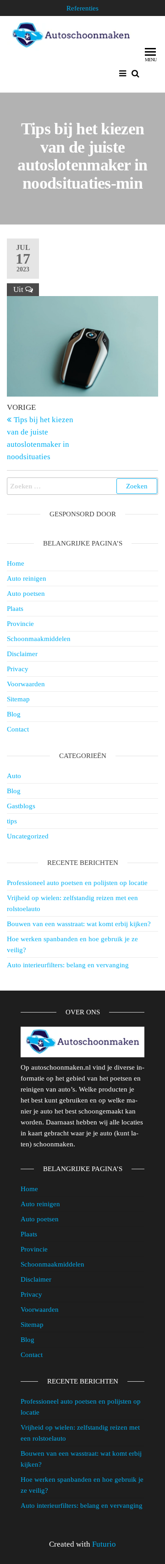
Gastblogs (21, 806)
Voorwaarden (26, 684)
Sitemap (18, 699)
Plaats (15, 608)
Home (15, 563)
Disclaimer (22, 653)
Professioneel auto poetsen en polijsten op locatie (77, 882)
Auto (14, 775)
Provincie (20, 623)
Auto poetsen (26, 593)
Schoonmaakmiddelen (39, 638)
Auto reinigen (26, 578)
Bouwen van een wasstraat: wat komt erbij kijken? (79, 924)
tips (12, 821)
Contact (18, 729)
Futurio (104, 1544)
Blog (14, 714)
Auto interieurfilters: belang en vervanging (68, 965)
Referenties (82, 8)
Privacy (17, 669)
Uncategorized (28, 836)
